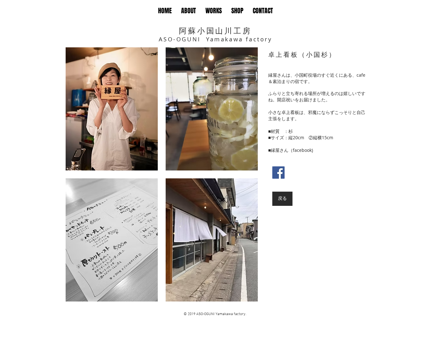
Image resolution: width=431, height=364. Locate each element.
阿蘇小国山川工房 (215, 31)
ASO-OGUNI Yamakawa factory (215, 39)
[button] (112, 108)
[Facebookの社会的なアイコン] (278, 172)
